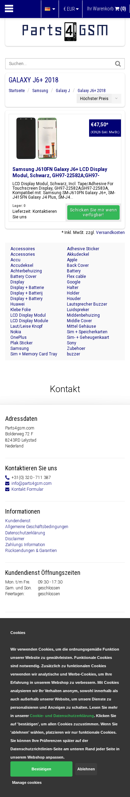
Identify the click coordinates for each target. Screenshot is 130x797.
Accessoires (22, 248)
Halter (72, 287)
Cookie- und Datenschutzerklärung (62, 716)
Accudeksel (21, 265)
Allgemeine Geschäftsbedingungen (36, 526)
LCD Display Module (29, 320)
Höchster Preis (94, 98)
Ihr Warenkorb (106, 8)
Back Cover (78, 265)
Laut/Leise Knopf (26, 326)
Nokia (15, 331)
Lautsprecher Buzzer (87, 304)
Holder (73, 293)
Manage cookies (27, 782)
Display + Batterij (26, 293)
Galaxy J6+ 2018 (91, 90)
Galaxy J (63, 90)
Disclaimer (14, 538)
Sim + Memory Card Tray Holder (33, 354)
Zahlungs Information (25, 544)
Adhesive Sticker (83, 248)
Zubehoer (76, 348)
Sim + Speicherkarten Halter (87, 332)
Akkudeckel (78, 254)
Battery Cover (23, 276)
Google (73, 282)
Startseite (17, 90)
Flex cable (76, 276)
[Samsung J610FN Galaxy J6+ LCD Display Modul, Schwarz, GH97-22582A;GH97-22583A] (36, 138)
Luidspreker (78, 309)
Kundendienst (18, 520)
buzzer (73, 354)
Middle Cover (79, 320)
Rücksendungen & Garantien (31, 550)
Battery (74, 271)
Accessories (22, 254)
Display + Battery (26, 298)
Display (17, 282)
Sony (71, 343)
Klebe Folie (20, 309)
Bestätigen (41, 769)
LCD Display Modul (28, 315)
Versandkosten (110, 232)
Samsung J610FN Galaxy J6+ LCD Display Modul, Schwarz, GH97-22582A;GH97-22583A (59, 175)
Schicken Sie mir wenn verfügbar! (93, 212)
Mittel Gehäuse (81, 326)
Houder (74, 298)
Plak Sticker (21, 343)
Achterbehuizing (26, 271)
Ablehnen (86, 769)
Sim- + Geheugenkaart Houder (88, 337)
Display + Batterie (27, 287)
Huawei (17, 304)
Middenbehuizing (83, 315)
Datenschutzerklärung (25, 533)
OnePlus (18, 337)
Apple (72, 259)
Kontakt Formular (27, 489)
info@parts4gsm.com (31, 483)
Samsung (40, 90)
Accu (15, 259)
